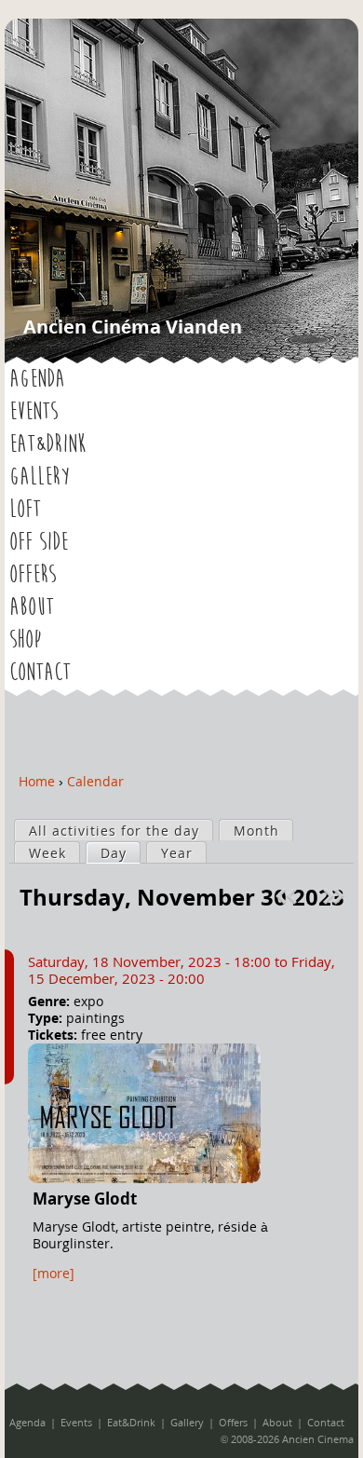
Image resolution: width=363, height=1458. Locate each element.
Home (37, 781)
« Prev (288, 896)
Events (33, 412)
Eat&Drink (47, 444)
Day (120, 853)
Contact (40, 673)
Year (177, 853)
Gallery (39, 477)
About (31, 607)
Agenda (37, 379)
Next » (335, 896)
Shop (25, 640)
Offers (32, 575)
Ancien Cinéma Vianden (132, 326)
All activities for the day (114, 830)
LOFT (25, 510)
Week (47, 853)
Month (256, 830)
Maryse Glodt (85, 1198)
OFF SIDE (38, 542)
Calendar (95, 781)
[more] (53, 1273)
